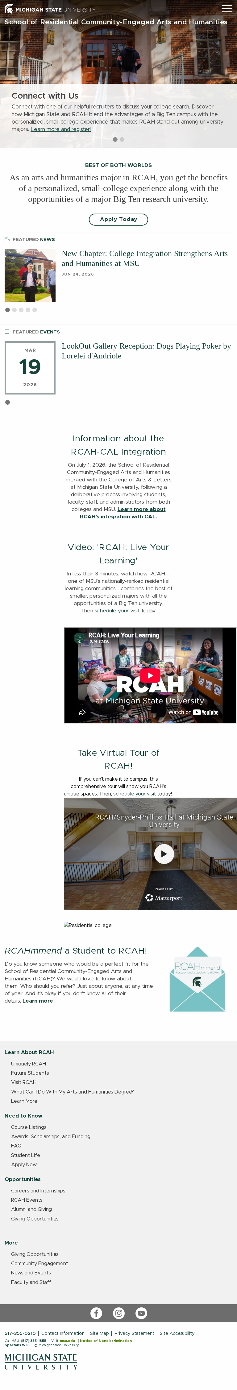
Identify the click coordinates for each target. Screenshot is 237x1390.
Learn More (24, 1101)
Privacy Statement (134, 1333)
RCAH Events (27, 1200)
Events (36, 332)
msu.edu (67, 1341)
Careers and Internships (38, 1190)
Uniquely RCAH (28, 1063)
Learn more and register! (61, 129)
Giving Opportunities (35, 1218)
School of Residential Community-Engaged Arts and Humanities (116, 22)
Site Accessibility (177, 1333)
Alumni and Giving (31, 1209)
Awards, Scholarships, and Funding (50, 1136)
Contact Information (63, 1333)
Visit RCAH (23, 1082)
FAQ (16, 1145)
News (34, 239)
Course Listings (29, 1127)
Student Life (25, 1155)
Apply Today (118, 219)
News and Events (31, 1272)
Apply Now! (24, 1164)
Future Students (30, 1073)
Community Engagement (39, 1263)
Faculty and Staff (31, 1282)
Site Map (99, 1333)
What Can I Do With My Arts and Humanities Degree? (72, 1092)
